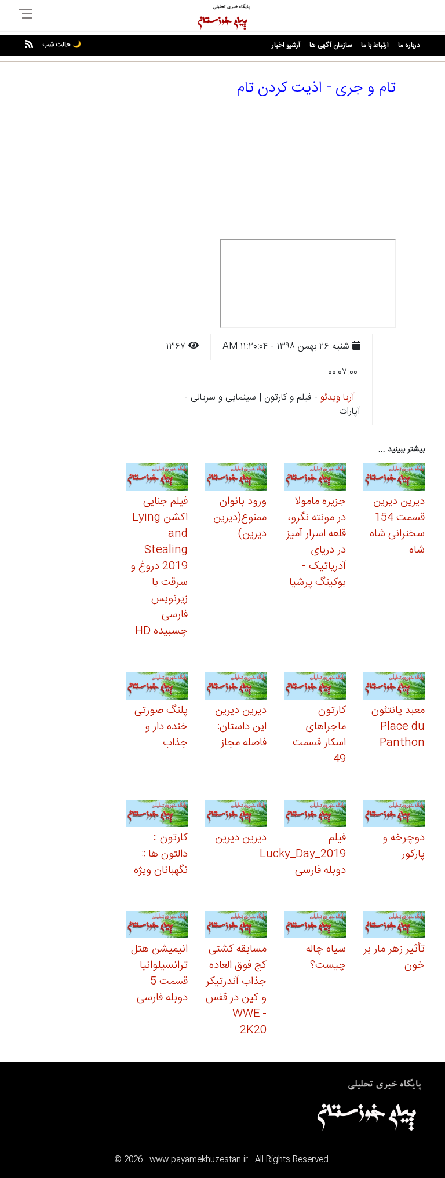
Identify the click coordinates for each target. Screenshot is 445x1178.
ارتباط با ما (375, 45)
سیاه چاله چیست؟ (326, 957)
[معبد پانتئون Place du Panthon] (394, 688)
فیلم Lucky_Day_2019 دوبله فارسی (303, 854)
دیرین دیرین (241, 838)
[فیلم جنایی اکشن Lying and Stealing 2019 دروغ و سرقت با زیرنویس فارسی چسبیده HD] (157, 478)
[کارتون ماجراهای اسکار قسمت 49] (315, 688)
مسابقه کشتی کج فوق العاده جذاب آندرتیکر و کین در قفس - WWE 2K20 (236, 990)
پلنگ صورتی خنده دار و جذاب (161, 727)
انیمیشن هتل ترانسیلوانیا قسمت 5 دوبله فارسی (159, 974)
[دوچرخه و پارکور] (394, 815)
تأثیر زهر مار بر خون (394, 957)
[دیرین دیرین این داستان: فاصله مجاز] (236, 688)
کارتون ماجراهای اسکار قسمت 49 (319, 735)
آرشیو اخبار (286, 45)
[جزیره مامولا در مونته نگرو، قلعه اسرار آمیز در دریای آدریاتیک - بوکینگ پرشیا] (315, 478)
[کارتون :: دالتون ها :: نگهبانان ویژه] (157, 815)
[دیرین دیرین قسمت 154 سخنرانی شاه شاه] (394, 478)
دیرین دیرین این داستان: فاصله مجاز (241, 727)
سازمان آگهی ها (330, 45)
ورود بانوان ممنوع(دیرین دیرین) (240, 518)
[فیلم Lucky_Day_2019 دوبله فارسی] (315, 815)
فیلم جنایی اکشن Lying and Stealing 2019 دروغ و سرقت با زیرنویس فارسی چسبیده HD (159, 566)
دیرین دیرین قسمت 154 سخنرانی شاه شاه (397, 526)
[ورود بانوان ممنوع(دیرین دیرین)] (236, 478)
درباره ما (409, 45)
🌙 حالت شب (61, 44)
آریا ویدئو (337, 397)
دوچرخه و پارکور (403, 846)
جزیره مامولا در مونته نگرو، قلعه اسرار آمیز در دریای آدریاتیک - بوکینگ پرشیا (316, 542)
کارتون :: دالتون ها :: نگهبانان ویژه (161, 854)
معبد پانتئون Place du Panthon (398, 727)
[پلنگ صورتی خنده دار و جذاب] (157, 688)
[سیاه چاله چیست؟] (315, 926)
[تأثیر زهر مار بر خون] (394, 926)
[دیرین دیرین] (236, 815)
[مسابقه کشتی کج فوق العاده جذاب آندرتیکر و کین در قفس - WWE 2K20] (236, 926)
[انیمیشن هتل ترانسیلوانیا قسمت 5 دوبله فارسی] (157, 926)
